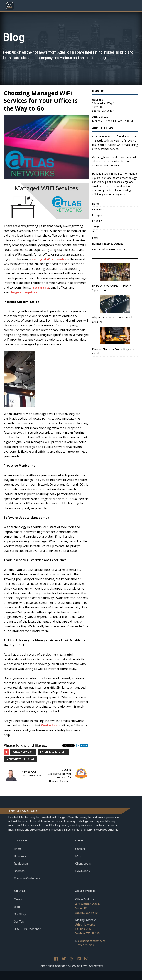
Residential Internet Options (108, 249)
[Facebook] (56, 958)
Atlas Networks (23, 751)
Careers (19, 899)
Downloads (82, 871)
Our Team (20, 921)
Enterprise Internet (53, 751)
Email (95, 238)
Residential (21, 863)
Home (95, 203)
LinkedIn (97, 221)
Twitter (96, 226)
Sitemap (19, 871)
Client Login (83, 863)
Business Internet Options (107, 243)
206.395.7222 (86, 945)
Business (20, 856)
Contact (80, 849)
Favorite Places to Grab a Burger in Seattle (113, 351)
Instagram (98, 215)
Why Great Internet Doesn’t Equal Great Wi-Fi (112, 319)
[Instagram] (86, 959)
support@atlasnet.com (91, 940)
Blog (17, 907)
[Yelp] (71, 959)
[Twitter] (64, 959)
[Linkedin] (79, 959)
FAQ (78, 856)
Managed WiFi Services (20, 758)
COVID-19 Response (27, 929)
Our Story (20, 914)
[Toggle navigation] (134, 6)
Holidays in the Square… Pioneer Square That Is (111, 288)
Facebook (98, 209)
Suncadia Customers (27, 878)
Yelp (94, 232)
